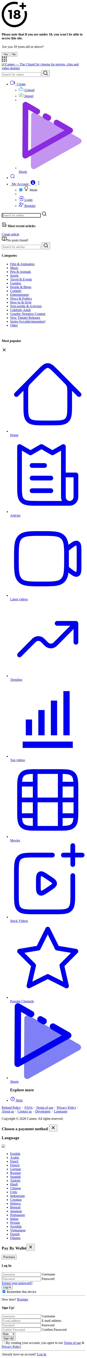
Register (29, 206)
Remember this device (21, 1292)
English (15, 1154)
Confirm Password (54, 1329)
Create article (10, 234)
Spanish (15, 1176)
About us (8, 1111)
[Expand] (4, 60)
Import (28, 96)
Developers (42, 1111)
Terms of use (44, 1107)
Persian (15, 1222)
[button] (25, 184)
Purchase (9, 1257)
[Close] (53, 1127)
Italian (14, 1219)
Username (48, 1274)
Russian (15, 1173)
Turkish (15, 1180)
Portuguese (17, 1215)
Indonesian (17, 1196)
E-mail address (51, 1320)
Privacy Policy (66, 1107)
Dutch (14, 1161)
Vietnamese (18, 1230)
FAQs (28, 1107)
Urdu (13, 1192)
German (15, 1169)
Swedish (16, 1226)
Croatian (16, 1199)
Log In (41, 1354)
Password (48, 1279)
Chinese (15, 1188)
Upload (29, 90)
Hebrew (15, 1203)
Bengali (15, 1207)
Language (60, 1111)
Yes (5, 54)
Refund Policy (11, 1107)
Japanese (16, 1211)
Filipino (15, 1238)
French (14, 1165)
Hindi (14, 1184)
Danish (15, 1234)
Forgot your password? (17, 1283)
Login (28, 200)
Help (19, 1100)
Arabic (14, 1157)
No (14, 54)
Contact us (25, 1111)
